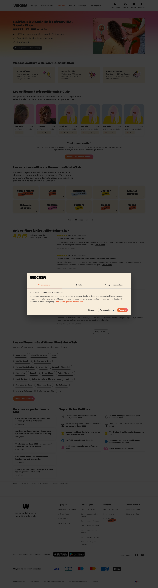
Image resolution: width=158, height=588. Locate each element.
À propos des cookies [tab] (114, 285)
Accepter (122, 310)
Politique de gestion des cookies (69, 302)
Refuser (91, 310)
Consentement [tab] (44, 285)
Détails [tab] (79, 285)
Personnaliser (105, 310)
